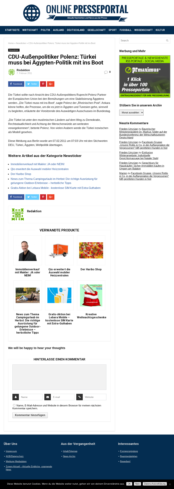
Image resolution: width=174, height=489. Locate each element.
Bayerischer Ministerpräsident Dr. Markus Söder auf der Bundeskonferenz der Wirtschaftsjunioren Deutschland (143, 133)
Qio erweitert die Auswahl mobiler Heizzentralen (40, 169)
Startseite (12, 30)
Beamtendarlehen (128, 456)
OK (129, 484)
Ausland (58, 30)
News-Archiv (69, 456)
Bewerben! (125, 461)
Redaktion (23, 70)
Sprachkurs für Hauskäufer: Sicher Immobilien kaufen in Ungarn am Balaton (141, 165)
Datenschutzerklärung (155, 484)
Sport (113, 30)
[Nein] (169, 484)
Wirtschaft (30, 30)
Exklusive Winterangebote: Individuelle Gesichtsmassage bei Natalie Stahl (138, 155)
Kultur (160, 30)
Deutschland (76, 30)
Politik (45, 30)
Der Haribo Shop (21, 174)
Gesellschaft (97, 30)
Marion (123, 173)
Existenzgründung (129, 451)
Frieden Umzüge (128, 128)
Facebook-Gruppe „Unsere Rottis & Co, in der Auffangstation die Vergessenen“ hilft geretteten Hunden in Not (144, 145)
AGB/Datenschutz (15, 456)
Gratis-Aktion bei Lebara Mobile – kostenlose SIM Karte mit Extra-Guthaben (59, 319)
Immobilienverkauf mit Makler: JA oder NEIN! (37, 164)
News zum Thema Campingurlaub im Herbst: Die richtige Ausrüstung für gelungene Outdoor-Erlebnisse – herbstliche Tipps (27, 323)
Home (11, 43)
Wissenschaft (143, 30)
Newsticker (21, 43)
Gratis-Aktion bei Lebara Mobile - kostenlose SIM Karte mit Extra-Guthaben (56, 187)
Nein (137, 484)
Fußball (126, 30)
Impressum (11, 451)
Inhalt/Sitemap (70, 451)
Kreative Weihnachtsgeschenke (91, 316)
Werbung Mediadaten (16, 461)
